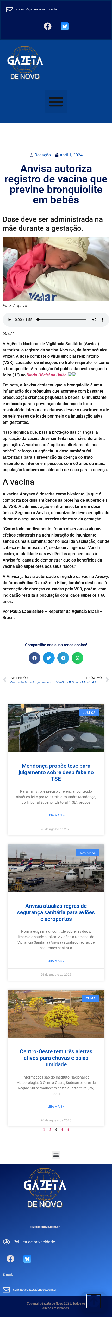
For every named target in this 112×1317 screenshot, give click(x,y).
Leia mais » (56, 815)
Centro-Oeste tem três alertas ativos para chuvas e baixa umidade (56, 1058)
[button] (56, 101)
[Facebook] (47, 26)
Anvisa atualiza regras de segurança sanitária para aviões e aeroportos (56, 912)
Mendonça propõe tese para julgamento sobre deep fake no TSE (56, 772)
